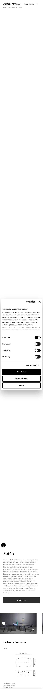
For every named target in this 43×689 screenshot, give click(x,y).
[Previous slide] (4, 623)
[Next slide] (39, 623)
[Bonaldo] (11, 4)
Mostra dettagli (31, 365)
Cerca (26, 4)
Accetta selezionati (21, 378)
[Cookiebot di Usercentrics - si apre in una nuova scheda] (26, 301)
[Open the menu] (37, 4)
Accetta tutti (21, 372)
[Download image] (32, 629)
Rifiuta (21, 385)
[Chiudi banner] (40, 302)
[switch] (38, 344)
